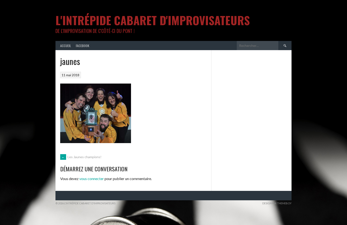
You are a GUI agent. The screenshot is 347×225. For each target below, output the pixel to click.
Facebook (82, 45)
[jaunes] (95, 141)
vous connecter (91, 178)
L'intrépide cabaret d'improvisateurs (152, 20)
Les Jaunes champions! (81, 157)
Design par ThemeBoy (277, 203)
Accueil (65, 45)
